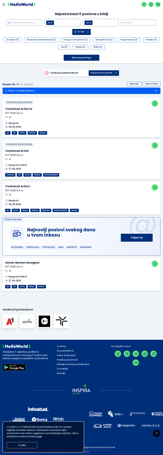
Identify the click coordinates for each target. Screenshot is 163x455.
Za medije (62, 368)
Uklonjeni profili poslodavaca (73, 364)
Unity (22, 132)
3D (14, 132)
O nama (61, 346)
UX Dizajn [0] (12, 39)
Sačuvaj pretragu (81, 57)
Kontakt (61, 373)
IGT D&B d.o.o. (14, 113)
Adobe (32, 132)
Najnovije (134, 84)
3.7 (7, 117)
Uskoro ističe (151, 84)
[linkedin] (145, 354)
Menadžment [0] (104, 39)
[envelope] (136, 362)
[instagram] (127, 354)
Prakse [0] (80, 47)
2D (8, 132)
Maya (25, 210)
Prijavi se (137, 237)
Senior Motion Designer (22, 263)
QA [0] (64, 47)
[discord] (153, 354)
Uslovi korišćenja (66, 355)
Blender (46, 210)
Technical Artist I (17, 186)
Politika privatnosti (67, 359)
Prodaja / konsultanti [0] (76, 39)
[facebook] (118, 354)
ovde (39, 436)
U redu (22, 445)
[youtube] (136, 354)
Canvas (10, 174)
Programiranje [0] (129, 39)
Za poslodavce (65, 350)
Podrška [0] (151, 39)
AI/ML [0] (97, 47)
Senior (43, 132)
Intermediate (51, 174)
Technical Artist (17, 151)
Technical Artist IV (18, 109)
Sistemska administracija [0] (41, 39)
